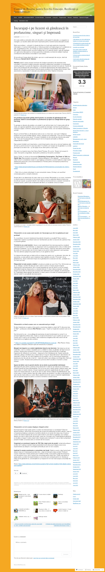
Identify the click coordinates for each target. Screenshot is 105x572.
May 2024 (75, 258)
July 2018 (75, 418)
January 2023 (76, 294)
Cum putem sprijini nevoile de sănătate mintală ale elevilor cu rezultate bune (80, 51)
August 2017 (76, 444)
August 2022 (76, 306)
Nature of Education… (83, 206)
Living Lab (55, 17)
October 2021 (76, 329)
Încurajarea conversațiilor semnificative (49, 482)
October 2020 (76, 356)
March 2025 (76, 235)
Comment (65, 554)
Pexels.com (23, 115)
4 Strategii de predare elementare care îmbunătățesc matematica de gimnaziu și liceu (58, 524)
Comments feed (77, 501)
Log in (74, 496)
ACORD (20, 17)
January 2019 (76, 405)
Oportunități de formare (78, 143)
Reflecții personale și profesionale (81, 155)
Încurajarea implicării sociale (28, 483)
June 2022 (75, 311)
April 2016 (75, 480)
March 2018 (76, 428)
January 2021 (76, 350)
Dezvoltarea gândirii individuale (52, 483)
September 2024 (77, 249)
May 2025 (75, 230)
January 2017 (76, 460)
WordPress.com (77, 503)
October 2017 (76, 439)
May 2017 (75, 451)
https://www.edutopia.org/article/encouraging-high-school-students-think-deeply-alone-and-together (42, 464)
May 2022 (75, 313)
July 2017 (75, 446)
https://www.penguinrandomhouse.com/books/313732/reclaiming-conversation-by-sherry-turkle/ (41, 167)
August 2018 (76, 416)
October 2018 (76, 412)
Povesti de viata (77, 148)
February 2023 (76, 292)
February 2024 (76, 265)
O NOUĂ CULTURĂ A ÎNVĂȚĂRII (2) (24, 510)
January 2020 (76, 377)
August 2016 (76, 471)
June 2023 (75, 283)
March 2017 (76, 455)
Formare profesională (78, 126)
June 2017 (75, 448)
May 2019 (75, 395)
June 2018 (75, 421)
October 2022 (76, 301)
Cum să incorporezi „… (83, 211)
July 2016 (75, 474)
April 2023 (75, 288)
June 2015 (75, 485)
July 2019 (75, 391)
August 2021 (76, 333)
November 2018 (76, 409)
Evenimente (48, 17)
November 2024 (76, 244)
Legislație (75, 137)
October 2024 (76, 246)
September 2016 (77, 469)
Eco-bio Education (77, 117)
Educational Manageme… (84, 196)
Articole (75, 107)
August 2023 (76, 278)
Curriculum (75, 114)
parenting (75, 146)
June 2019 (75, 393)
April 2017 (75, 453)
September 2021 (77, 331)
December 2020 (76, 352)
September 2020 (77, 359)
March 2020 (76, 373)
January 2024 (76, 267)
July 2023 (75, 281)
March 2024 (76, 262)
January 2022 (76, 322)
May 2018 (75, 423)
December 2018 (76, 407)
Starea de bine (76, 162)
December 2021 (76, 324)
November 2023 (76, 271)
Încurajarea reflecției (39, 483)
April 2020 (75, 370)
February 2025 (76, 237)
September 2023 (77, 276)
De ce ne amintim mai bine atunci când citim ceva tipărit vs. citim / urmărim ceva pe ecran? (28, 524)
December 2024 (76, 242)
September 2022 (77, 304)
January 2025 (76, 239)
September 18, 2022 (24, 36)
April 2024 (75, 260)
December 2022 (76, 297)
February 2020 (76, 375)
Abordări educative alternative (80, 105)
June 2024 (75, 255)
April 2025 (75, 232)
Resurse (70, 17)
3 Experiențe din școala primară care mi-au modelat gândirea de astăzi (81, 44)
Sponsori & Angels (84, 17)
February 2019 (76, 402)
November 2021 (76, 327)
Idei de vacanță (76, 134)
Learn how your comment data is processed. (43, 558)
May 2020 (75, 368)
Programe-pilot (62, 17)
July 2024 (75, 253)
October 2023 (76, 274)
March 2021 (76, 345)
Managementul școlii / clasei (30, 482)
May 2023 (75, 285)
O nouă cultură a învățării (45, 494)
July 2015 (75, 483)
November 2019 (76, 382)
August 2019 (76, 389)
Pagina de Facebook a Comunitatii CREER (82, 93)
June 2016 (75, 476)
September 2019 (77, 386)
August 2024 (76, 251)
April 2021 (75, 343)
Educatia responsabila (78, 121)
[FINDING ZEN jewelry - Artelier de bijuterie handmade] (77, 184)
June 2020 (75, 366)
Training (16, 20)
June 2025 (75, 228)
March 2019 (76, 400)
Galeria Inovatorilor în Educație (80, 128)
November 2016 (76, 464)
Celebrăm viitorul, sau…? (25, 516)
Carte (74, 110)
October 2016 (76, 467)
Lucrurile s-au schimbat (78, 47)
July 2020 (75, 363)
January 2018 (76, 432)
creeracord (16, 37)
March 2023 (76, 290)
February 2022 (76, 320)
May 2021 (75, 340)
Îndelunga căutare (43, 516)
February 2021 (76, 347)
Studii (74, 169)
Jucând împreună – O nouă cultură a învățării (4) (64, 510)
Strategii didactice (77, 166)
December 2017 (76, 435)
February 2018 (76, 430)
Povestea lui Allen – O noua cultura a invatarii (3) (45, 510)
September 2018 (77, 414)
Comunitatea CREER (29, 17)
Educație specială (77, 119)
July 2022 (75, 308)
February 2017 (76, 457)
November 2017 (76, 437)
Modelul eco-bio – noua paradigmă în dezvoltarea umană (25, 496)
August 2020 (76, 361)
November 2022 (76, 299)
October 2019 (76, 384)
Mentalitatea (76, 141)
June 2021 (75, 338)
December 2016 (76, 462)
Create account (76, 494)
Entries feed (76, 498)
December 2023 (76, 269)
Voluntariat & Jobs (23, 20)
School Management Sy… (84, 201)
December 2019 (76, 379)
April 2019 (75, 398)
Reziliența (75, 17)
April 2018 (75, 425)
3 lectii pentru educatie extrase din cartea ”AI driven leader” (81, 59)
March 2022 (76, 317)
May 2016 (75, 478)
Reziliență (75, 160)
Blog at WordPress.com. (20, 564)
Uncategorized (76, 171)
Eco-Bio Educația (39, 17)
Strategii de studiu (77, 164)
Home (15, 17)
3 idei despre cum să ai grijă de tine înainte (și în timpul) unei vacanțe (81, 40)
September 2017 (77, 441)
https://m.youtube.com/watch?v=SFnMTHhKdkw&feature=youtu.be (36, 343)
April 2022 (75, 315)
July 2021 (75, 336)
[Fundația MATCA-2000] (86, 184)
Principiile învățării (77, 150)
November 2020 (76, 354)
